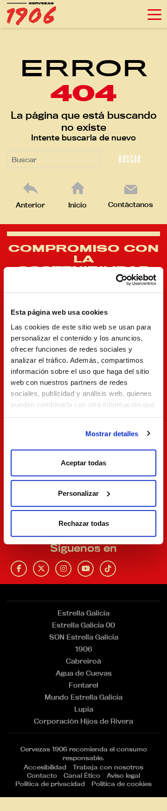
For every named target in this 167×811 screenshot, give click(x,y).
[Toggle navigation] (154, 13)
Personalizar (78, 493)
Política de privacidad (50, 784)
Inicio (77, 205)
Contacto (42, 775)
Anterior (30, 205)
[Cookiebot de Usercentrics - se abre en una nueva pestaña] (117, 280)
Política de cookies (121, 784)
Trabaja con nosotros (108, 767)
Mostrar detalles (112, 433)
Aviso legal (123, 775)
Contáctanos (130, 204)
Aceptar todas (83, 463)
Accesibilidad (45, 767)
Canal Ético (82, 775)
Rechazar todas (83, 523)
